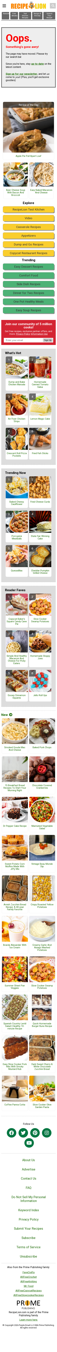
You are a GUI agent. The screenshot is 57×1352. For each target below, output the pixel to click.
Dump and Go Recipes (28, 244)
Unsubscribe (28, 1256)
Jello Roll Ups (40, 695)
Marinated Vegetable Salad (42, 827)
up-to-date (37, 63)
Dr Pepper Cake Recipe (15, 826)
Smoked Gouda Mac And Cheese (14, 748)
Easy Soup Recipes (28, 310)
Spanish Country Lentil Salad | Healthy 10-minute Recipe (14, 1026)
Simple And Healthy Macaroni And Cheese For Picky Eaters (17, 660)
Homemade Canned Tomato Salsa (40, 384)
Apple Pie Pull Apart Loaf (28, 156)
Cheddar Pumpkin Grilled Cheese (40, 572)
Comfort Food (28, 275)
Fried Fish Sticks (40, 453)
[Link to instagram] (46, 1133)
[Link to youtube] (29, 1143)
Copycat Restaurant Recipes (28, 253)
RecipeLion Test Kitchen (28, 209)
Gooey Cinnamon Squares (17, 696)
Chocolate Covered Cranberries (42, 786)
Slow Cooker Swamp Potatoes (40, 620)
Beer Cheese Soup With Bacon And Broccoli (15, 192)
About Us (28, 1160)
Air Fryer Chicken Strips (16, 420)
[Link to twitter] (23, 1133)
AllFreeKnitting (28, 1281)
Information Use (39, 334)
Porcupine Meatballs (17, 537)
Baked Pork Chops (42, 747)
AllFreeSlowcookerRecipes (28, 1295)
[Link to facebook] (11, 1133)
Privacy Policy (23, 334)
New (4, 715)
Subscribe (28, 1238)
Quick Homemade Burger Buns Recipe (42, 1025)
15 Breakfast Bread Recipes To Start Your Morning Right (14, 788)
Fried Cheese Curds (40, 502)
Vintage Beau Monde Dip (42, 865)
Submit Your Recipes (28, 1228)
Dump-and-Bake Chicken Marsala (16, 383)
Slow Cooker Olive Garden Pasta (42, 1106)
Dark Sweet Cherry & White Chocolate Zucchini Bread (42, 1067)
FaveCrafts (28, 1272)
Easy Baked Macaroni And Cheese (41, 191)
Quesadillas (16, 570)
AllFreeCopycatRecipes (29, 1290)
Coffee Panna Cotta (14, 1105)
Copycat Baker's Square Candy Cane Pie (17, 621)
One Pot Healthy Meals (28, 301)
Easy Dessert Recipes (28, 266)
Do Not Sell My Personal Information (28, 1199)
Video (28, 218)
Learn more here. (28, 1319)
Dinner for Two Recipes (28, 293)
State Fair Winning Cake (40, 537)
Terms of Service (28, 1247)
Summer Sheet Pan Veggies (15, 987)
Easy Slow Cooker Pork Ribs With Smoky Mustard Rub (15, 1067)
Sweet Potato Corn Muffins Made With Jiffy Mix (15, 866)
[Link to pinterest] (35, 1133)
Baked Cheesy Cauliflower (17, 503)
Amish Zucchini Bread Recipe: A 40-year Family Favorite (15, 907)
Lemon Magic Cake (40, 419)
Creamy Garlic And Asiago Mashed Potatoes (42, 947)
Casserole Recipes (28, 227)
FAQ (28, 1188)
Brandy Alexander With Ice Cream (14, 946)
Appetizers (28, 235)
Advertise (28, 1169)
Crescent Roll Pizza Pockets (17, 454)
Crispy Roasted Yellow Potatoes (42, 905)
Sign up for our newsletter (21, 73)
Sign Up (47, 340)
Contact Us (28, 1178)
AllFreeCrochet (28, 1276)
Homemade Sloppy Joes (40, 657)
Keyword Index (28, 1210)
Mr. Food (28, 1286)
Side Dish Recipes (28, 284)
